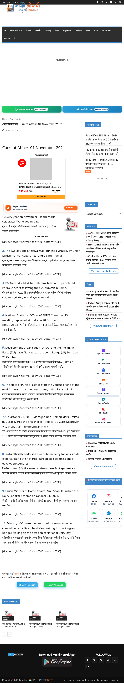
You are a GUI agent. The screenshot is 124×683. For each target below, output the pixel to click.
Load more (102, 178)
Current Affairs (16, 119)
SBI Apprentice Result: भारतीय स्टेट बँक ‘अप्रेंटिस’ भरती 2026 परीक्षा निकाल (102, 295)
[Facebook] (97, 2)
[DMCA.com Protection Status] (15, 654)
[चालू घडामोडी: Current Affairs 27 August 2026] (8, 614)
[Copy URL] (65, 135)
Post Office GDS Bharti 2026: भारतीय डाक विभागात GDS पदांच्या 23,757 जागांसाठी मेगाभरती (101, 139)
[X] (115, 2)
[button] (118, 17)
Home (5, 119)
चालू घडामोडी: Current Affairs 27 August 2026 (13, 625)
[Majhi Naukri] (24, 7)
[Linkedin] (106, 2)
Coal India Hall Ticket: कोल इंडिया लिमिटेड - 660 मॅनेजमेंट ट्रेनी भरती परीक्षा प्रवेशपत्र (101, 260)
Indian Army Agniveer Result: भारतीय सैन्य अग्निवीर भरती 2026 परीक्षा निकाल (103, 306)
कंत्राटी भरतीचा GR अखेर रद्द (100, 458)
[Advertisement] (62, 82)
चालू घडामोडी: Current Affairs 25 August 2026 (67, 625)
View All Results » (103, 325)
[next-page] (9, 634)
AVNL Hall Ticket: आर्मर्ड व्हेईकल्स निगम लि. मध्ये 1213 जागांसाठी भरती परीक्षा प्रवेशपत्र (102, 236)
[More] (72, 135)
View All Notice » (103, 466)
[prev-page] (4, 634)
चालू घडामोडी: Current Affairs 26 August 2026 (40, 625)
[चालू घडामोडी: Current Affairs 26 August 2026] (35, 614)
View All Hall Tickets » (103, 271)
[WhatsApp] (120, 2)
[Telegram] (111, 2)
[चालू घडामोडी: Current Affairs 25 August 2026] (62, 614)
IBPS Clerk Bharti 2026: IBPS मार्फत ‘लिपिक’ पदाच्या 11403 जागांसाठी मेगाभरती (101, 164)
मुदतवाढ (88, 171)
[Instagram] (102, 2)
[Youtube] (87, 667)
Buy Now (41, 197)
